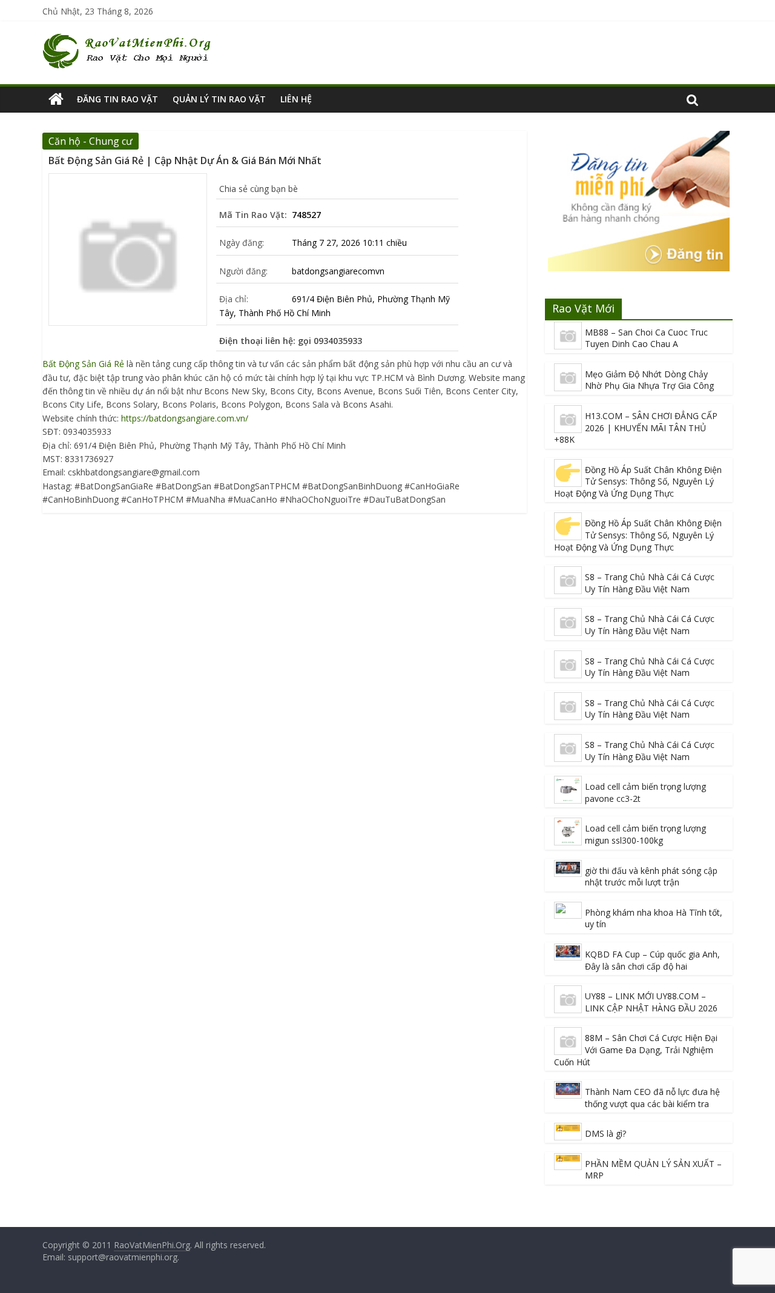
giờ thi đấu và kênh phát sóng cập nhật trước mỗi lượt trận (651, 876)
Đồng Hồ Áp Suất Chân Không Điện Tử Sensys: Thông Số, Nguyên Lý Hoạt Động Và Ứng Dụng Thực (638, 481)
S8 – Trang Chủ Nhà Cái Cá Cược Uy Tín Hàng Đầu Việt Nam (649, 583)
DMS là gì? (605, 1133)
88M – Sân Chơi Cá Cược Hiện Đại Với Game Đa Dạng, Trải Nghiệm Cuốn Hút (635, 1049)
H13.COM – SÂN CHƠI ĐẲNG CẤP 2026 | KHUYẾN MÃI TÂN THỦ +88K (635, 427)
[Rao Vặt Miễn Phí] (56, 99)
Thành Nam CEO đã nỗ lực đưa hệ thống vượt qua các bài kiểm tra (652, 1097)
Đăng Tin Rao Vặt (117, 99)
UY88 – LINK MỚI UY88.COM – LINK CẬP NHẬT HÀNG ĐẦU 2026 (651, 1002)
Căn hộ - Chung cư (90, 141)
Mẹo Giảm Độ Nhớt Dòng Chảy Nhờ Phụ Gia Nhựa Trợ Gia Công (649, 380)
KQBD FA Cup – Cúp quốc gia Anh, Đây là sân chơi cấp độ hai (652, 960)
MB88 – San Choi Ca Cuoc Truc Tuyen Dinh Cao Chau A (646, 338)
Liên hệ (296, 99)
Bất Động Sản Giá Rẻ (83, 363)
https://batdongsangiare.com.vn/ (184, 418)
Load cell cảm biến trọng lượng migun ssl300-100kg (645, 834)
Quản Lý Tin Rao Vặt (219, 99)
